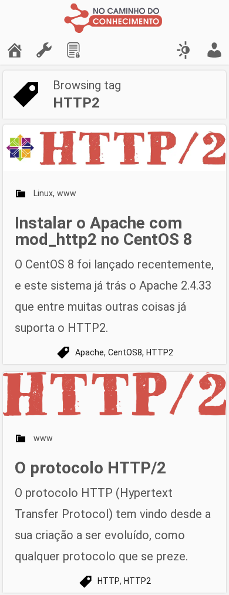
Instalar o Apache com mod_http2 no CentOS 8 (104, 231)
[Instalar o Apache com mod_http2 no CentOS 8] (114, 148)
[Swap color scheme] (185, 50)
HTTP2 (159, 352)
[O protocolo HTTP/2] (114, 394)
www (66, 193)
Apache (89, 352)
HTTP (108, 581)
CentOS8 (125, 352)
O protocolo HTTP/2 (90, 468)
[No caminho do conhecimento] (114, 17)
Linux (43, 193)
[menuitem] (14, 50)
